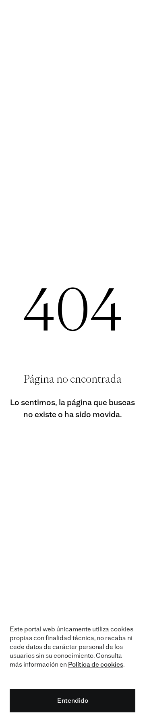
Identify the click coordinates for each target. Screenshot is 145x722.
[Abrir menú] (130, 14)
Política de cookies (95, 664)
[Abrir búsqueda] (112, 14)
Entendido (72, 700)
